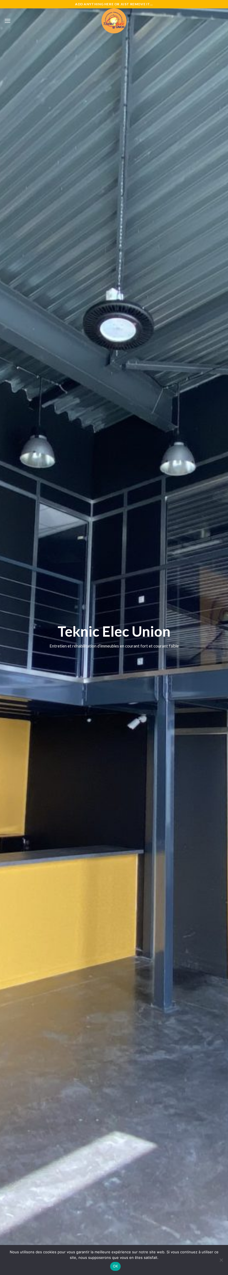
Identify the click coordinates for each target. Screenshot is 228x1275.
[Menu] (7, 21)
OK (115, 1266)
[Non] (221, 1261)
